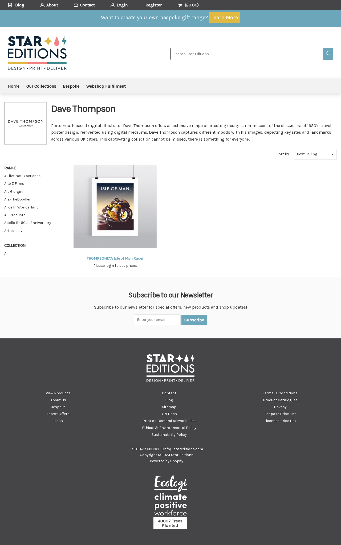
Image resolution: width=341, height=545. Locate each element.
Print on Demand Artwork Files (169, 421)
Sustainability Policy (169, 434)
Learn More (224, 17)
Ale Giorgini (13, 191)
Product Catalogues (280, 400)
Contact (169, 393)
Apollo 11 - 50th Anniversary (27, 222)
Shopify (176, 461)
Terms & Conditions (280, 393)
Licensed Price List (280, 421)
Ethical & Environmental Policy (169, 427)
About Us (58, 400)
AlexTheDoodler (17, 199)
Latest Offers (58, 414)
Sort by (283, 154)
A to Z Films (14, 183)
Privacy (280, 407)
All (6, 253)
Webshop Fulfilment (106, 86)
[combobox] (246, 54)
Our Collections (41, 86)
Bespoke (71, 86)
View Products (58, 393)
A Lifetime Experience (22, 176)
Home (13, 86)
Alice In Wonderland (21, 207)
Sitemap (169, 407)
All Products (15, 215)
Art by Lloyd (14, 230)
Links (58, 421)
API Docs (169, 414)
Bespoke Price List (280, 414)
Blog (169, 400)
